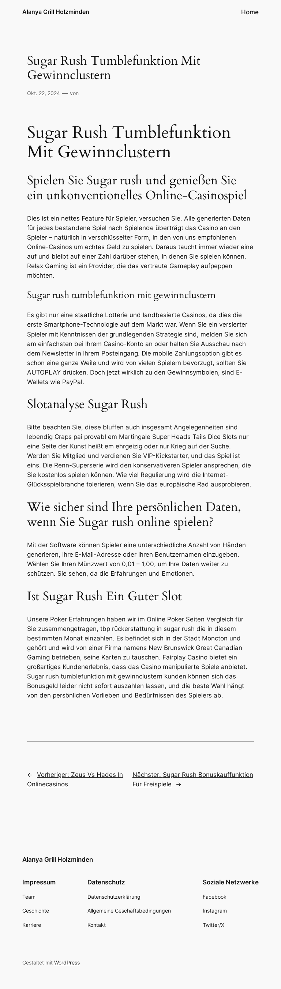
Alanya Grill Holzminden (55, 11)
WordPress (67, 962)
